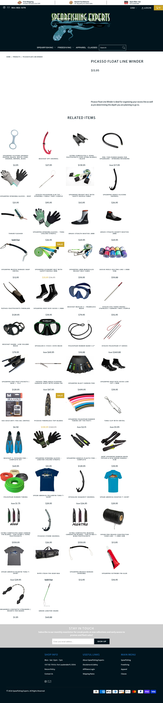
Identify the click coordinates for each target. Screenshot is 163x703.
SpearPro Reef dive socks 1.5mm (48, 293)
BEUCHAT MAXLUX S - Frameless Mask (81, 291)
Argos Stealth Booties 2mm (81, 218)
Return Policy (50, 669)
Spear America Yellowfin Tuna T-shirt (48, 480)
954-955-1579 (18, 8)
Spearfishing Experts (21, 691)
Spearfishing (45, 47)
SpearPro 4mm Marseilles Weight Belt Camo (81, 254)
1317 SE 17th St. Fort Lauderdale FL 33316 (60, 665)
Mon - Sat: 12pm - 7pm (54, 660)
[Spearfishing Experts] (81, 27)
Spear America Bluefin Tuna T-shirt (15, 556)
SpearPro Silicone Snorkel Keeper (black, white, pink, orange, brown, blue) (15, 140)
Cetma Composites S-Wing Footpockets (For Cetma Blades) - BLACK (81, 140)
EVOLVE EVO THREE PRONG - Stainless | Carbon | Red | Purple (114, 291)
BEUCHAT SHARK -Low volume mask (15, 329)
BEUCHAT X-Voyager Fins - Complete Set (15, 442)
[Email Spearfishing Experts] (8, 8)
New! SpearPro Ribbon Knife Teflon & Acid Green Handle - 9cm (114, 441)
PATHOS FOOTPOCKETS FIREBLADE (15, 293)
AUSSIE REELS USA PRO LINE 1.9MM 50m (114, 254)
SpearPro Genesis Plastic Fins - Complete (81, 442)
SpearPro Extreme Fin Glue (114, 558)
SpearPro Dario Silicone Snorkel (114, 179)
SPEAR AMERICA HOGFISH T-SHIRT (114, 481)
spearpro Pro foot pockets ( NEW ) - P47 (15, 366)
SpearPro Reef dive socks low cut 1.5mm (114, 366)
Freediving (65, 47)
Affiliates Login (89, 669)
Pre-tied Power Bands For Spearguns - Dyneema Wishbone (114, 142)
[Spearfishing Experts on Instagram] (4, 8)
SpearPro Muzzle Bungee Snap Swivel (15, 254)
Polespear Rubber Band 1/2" (81, 330)
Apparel (81, 47)
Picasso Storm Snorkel (48, 520)
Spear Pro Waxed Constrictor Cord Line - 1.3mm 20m (114, 519)
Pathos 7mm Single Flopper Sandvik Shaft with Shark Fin (48, 366)
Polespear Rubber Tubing (15, 481)
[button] (138, 88)
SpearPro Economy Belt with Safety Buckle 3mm (48, 254)
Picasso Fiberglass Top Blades (48, 405)
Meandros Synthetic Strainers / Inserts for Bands (15, 594)
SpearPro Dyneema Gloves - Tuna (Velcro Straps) (48, 216)
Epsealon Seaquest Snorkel (81, 481)
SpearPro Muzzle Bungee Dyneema (81, 556)
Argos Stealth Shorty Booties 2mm (114, 216)
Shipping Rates (88, 674)
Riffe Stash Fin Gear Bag (48, 558)
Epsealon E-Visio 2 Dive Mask (48, 330)
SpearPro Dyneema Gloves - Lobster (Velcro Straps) (48, 442)
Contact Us (49, 674)
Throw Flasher (15, 218)
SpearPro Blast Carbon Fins (81, 368)
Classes (92, 47)
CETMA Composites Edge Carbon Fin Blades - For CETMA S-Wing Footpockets (15, 517)
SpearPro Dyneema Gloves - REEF (15, 181)
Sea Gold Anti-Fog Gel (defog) (15, 405)
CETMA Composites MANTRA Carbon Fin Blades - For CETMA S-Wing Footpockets (81, 517)
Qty (92, 76)
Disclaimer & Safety (90, 665)
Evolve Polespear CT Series (114, 330)
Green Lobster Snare (48, 595)
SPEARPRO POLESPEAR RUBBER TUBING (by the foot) (81, 403)
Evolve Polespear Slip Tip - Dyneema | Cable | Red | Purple (48, 179)
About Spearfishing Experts (93, 660)
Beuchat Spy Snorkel (48, 143)
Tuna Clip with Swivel (114, 405)
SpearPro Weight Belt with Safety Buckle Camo (81, 179)
